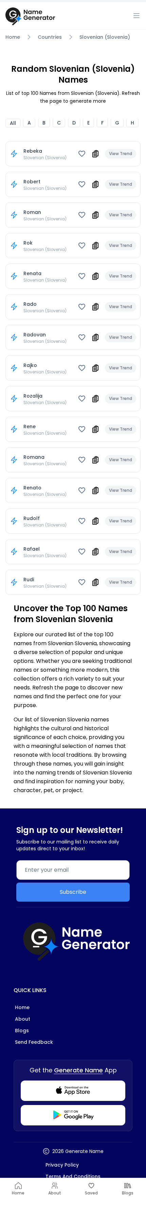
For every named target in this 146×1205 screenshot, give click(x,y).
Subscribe (73, 892)
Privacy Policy (62, 1164)
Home (12, 37)
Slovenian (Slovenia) (104, 37)
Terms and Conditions (73, 1176)
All (13, 123)
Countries (50, 37)
